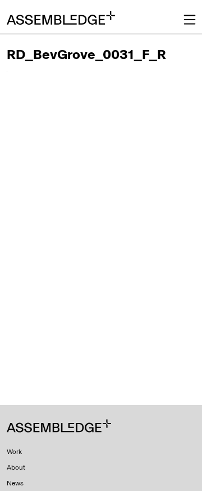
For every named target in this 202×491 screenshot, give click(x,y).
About (16, 467)
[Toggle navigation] (189, 19)
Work (14, 452)
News (15, 483)
